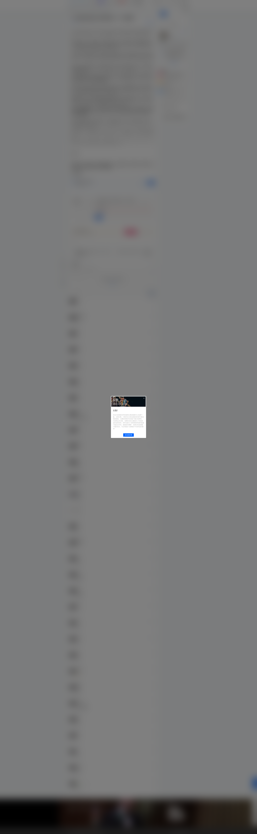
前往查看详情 (128, 435)
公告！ (116, 410)
